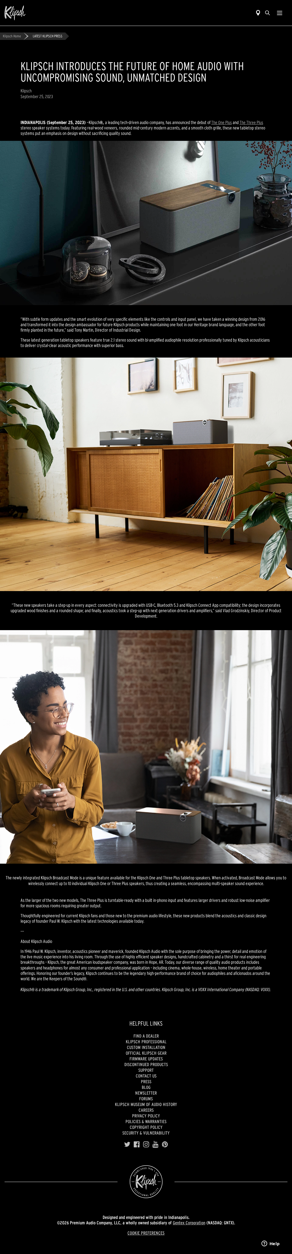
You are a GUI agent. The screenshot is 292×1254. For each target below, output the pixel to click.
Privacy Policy (146, 1115)
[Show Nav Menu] (279, 12)
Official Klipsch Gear (146, 1053)
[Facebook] (137, 1144)
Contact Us (146, 1075)
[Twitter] (127, 1144)
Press (146, 1081)
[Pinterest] (165, 1144)
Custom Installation (146, 1047)
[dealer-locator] (258, 12)
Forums (146, 1098)
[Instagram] (146, 1144)
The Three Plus (251, 122)
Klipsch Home (12, 36)
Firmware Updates (146, 1058)
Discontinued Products (146, 1064)
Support (146, 1070)
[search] (267, 12)
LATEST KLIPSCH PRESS (47, 36)
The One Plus (221, 122)
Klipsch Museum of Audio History (146, 1104)
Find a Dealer (146, 1035)
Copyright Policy (146, 1127)
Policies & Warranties (146, 1121)
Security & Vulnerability (146, 1132)
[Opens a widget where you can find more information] (270, 1244)
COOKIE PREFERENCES (146, 1232)
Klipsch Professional (146, 1041)
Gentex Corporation (189, 1222)
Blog (146, 1087)
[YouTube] (156, 1144)
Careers (146, 1110)
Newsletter (146, 1092)
